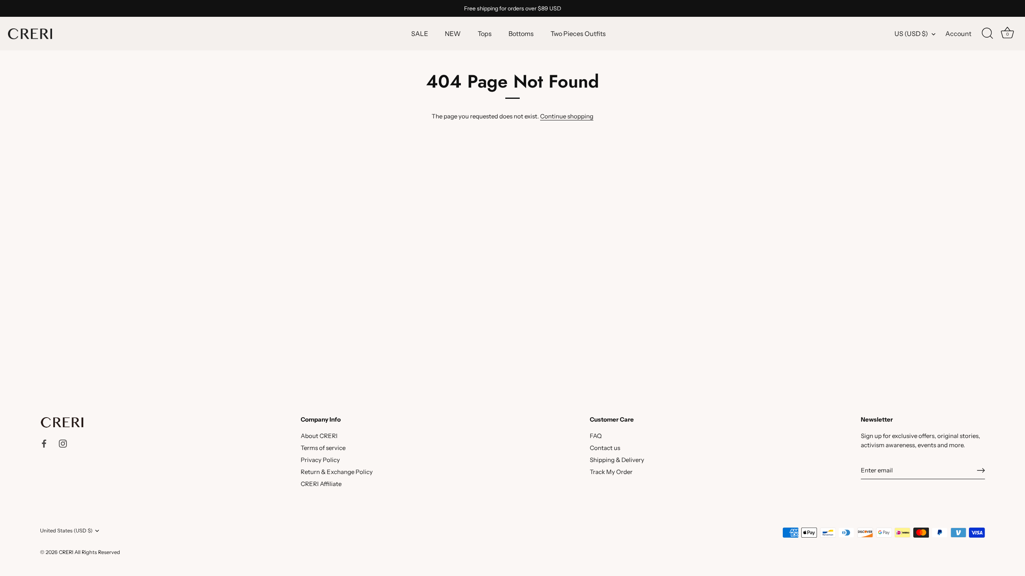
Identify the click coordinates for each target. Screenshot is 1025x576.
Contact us (605, 448)
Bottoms (521, 34)
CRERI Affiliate (321, 484)
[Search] (987, 33)
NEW (453, 34)
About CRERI (319, 436)
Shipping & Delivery (617, 460)
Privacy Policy (320, 460)
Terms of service (323, 448)
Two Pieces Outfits (578, 34)
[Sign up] (981, 470)
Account (958, 34)
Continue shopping (566, 116)
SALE (419, 34)
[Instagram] (63, 443)
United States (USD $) (66, 531)
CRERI (66, 552)
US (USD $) (911, 34)
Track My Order (611, 472)
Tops (485, 34)
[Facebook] (44, 443)
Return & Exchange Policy (337, 472)
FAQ (596, 436)
